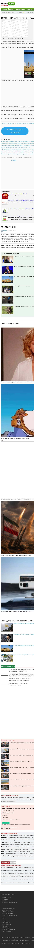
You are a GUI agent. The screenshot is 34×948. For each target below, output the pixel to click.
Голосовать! (5, 823)
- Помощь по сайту (7, 931)
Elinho (3, 849)
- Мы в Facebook (6, 924)
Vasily (3, 840)
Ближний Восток (20, 9)
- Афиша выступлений (8, 911)
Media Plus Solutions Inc (24, 943)
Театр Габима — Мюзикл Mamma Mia (19, 680)
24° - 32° (27, 12)
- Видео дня (5, 899)
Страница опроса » (6, 828)
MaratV (5, 230)
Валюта (4, 12)
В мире (11, 9)
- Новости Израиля (7, 897)
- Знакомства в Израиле (8, 908)
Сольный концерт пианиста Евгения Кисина (21, 674)
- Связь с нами (6, 922)
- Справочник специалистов (9, 902)
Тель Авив (19, 12)
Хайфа (31, 12)
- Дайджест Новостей (8, 900)
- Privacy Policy (6, 927)
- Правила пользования (8, 929)
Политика (29, 9)
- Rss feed (4, 926)
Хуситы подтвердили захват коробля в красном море (16, 147)
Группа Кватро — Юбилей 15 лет (18, 671)
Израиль (4, 9)
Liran (2, 846)
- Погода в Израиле (7, 913)
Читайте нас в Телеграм (16, 131)
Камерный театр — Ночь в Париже (18, 683)
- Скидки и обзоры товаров (9, 915)
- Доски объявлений (7, 910)
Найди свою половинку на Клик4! (17, 193)
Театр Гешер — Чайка (15, 685)
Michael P (4, 837)
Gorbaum (3, 835)
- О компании (5, 921)
